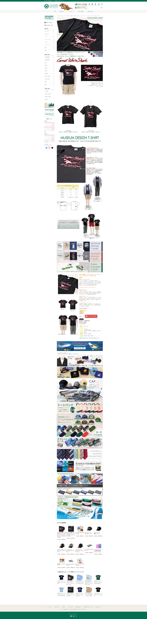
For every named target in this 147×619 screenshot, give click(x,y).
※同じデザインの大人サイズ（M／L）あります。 (87, 287)
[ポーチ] (80, 436)
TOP (55, 11)
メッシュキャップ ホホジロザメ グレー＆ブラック (70, 550)
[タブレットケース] (80, 448)
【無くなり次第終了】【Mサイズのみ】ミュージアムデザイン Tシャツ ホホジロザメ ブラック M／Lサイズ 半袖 (61, 535)
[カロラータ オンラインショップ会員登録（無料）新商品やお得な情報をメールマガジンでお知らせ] (49, 19)
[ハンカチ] (80, 483)
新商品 (49, 22)
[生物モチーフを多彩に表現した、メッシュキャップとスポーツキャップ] (80, 389)
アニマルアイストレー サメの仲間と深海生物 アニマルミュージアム (98, 550)
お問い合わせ (90, 11)
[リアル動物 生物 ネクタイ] (80, 460)
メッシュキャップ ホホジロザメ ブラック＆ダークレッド (79, 550)
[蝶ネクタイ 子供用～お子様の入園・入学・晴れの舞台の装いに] (80, 366)
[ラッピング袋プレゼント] (49, 105)
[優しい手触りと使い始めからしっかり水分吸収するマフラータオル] (80, 401)
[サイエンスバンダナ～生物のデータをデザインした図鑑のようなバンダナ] (80, 471)
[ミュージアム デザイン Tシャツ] (80, 251)
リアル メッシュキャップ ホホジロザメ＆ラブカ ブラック (61, 550)
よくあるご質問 (80, 11)
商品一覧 (62, 11)
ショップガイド (70, 11)
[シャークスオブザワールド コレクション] (80, 350)
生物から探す (47, 54)
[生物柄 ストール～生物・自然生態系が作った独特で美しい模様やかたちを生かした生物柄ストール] (80, 518)
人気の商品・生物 (49, 25)
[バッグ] (80, 413)
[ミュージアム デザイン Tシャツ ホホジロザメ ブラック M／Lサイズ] (68, 228)
